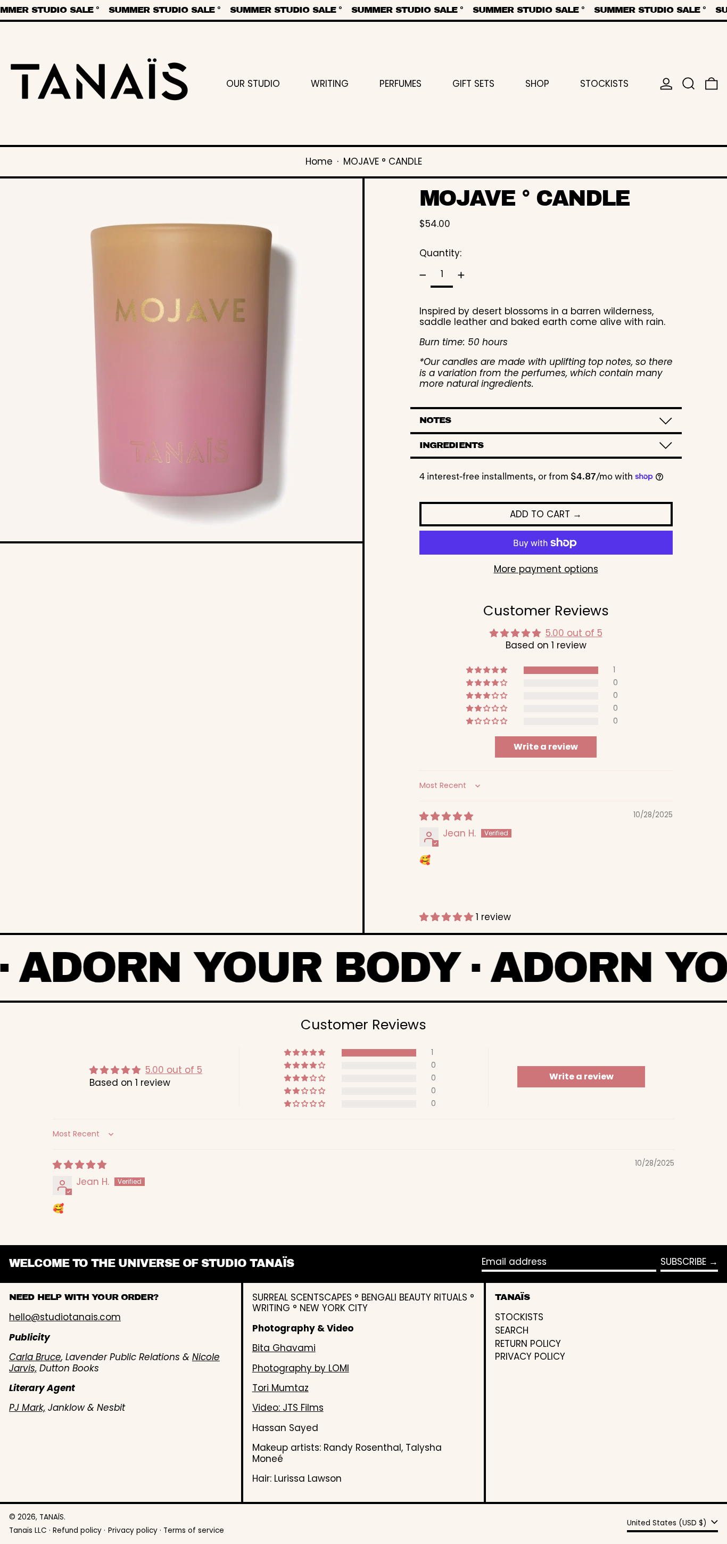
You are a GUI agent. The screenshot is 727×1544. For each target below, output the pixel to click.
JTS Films (303, 1407)
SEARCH (511, 1330)
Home (319, 161)
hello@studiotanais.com (65, 1317)
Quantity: (440, 253)
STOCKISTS (519, 1317)
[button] (689, 83)
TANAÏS (51, 1517)
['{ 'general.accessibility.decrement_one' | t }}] (423, 275)
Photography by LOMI (300, 1368)
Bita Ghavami (284, 1348)
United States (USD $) (668, 1523)
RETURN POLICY (528, 1343)
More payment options (546, 569)
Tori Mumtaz (280, 1388)
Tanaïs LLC (28, 1530)
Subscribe (683, 1261)
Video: (267, 1407)
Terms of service (193, 1530)
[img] (446, 816)
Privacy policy (133, 1530)
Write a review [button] (546, 747)
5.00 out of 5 (574, 633)
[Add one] (461, 275)
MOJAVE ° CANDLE (382, 161)
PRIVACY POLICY (530, 1356)
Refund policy (77, 1530)
